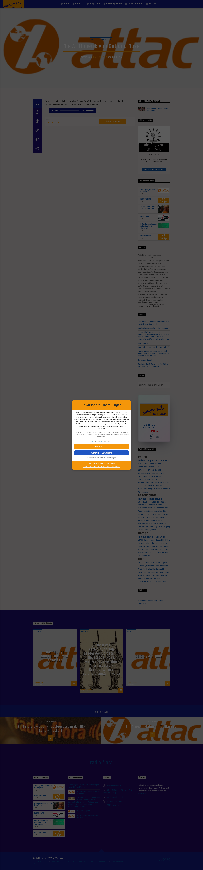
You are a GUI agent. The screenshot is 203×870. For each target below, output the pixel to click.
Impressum (111, 464)
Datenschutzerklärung (96, 464)
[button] (101, 446)
